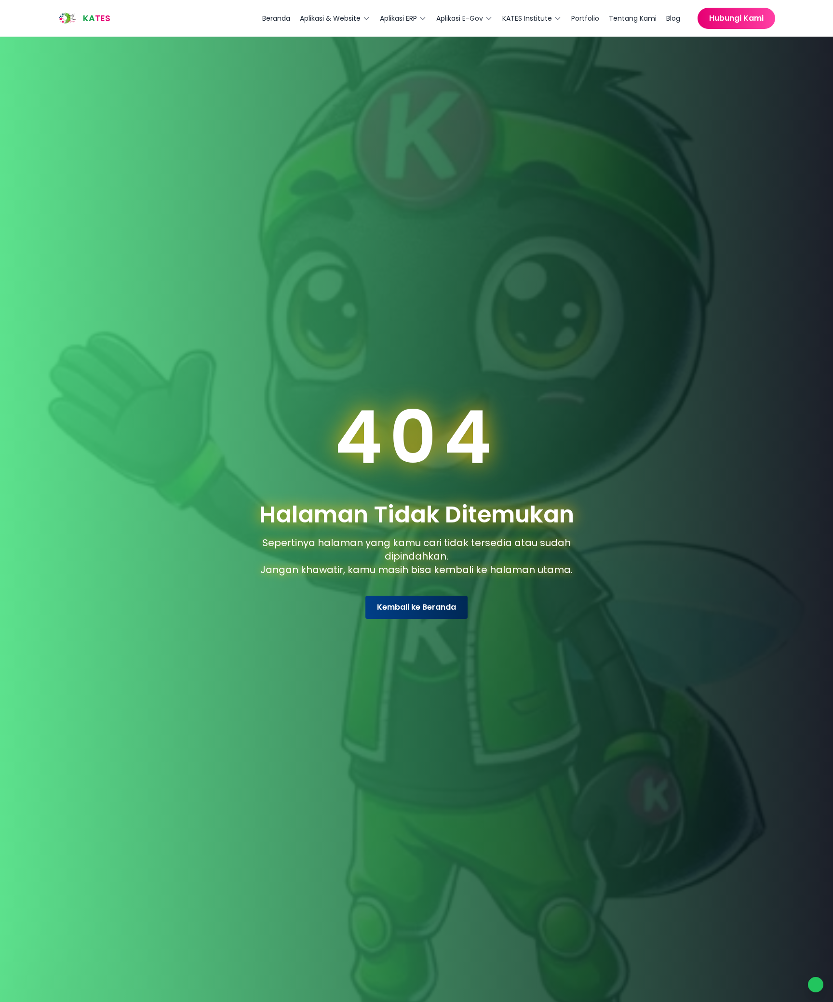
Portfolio (585, 18)
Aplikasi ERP (398, 18)
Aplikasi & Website (330, 18)
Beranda (276, 18)
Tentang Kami (633, 18)
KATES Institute (527, 18)
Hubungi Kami (736, 18)
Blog (673, 18)
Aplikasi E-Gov (459, 18)
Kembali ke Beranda (416, 607)
